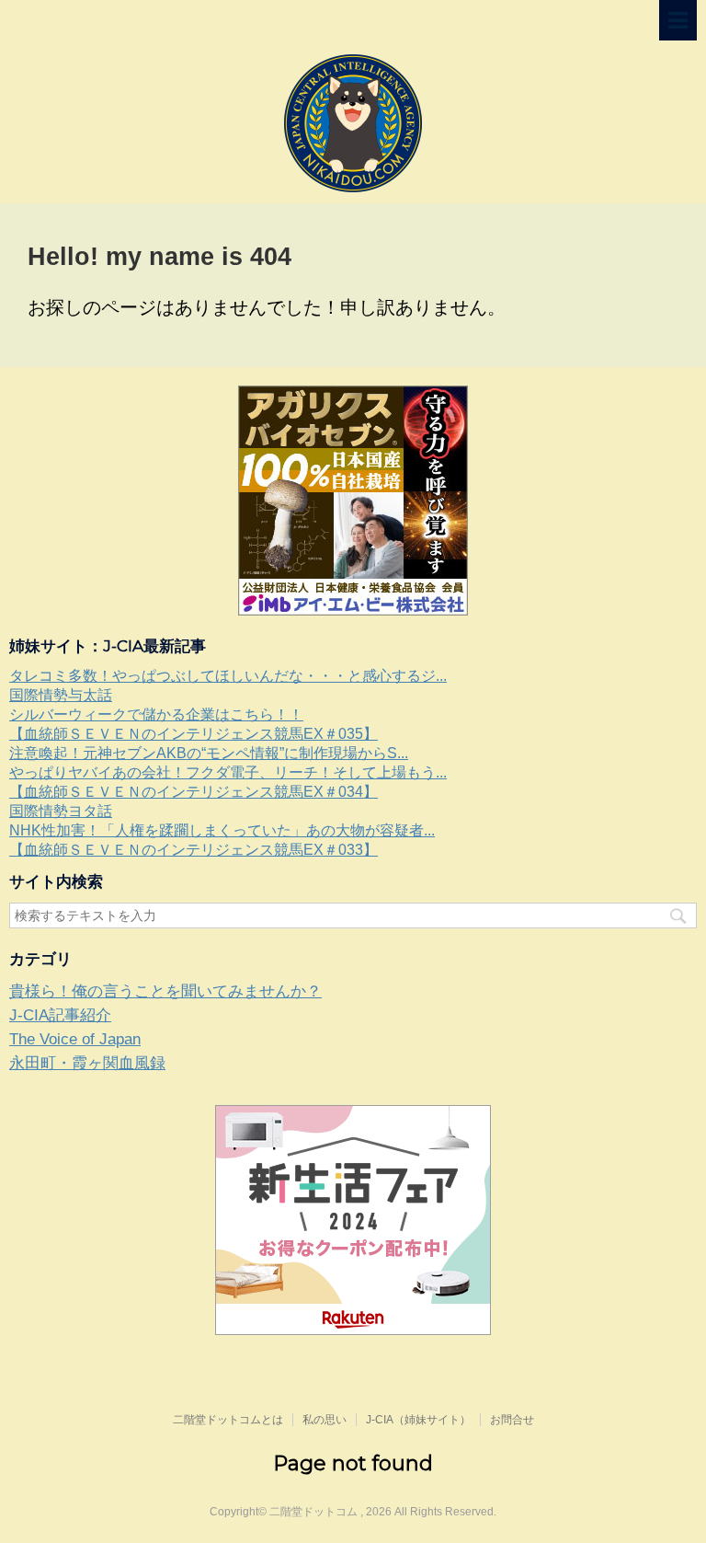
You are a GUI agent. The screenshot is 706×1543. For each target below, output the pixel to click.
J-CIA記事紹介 (60, 1015)
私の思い (324, 1419)
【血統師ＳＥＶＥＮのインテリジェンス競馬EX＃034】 (193, 792)
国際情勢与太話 (60, 695)
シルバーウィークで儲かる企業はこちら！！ (156, 714)
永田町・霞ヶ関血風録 (87, 1063)
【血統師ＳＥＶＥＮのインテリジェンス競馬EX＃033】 (193, 850)
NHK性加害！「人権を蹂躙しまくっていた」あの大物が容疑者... (222, 830)
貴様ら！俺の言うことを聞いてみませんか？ (165, 991)
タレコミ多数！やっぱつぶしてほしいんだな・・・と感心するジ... (228, 676)
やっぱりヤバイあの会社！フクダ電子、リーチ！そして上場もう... (228, 772)
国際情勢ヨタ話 (60, 811)
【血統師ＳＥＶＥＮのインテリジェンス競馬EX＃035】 (193, 734)
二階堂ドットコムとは (228, 1419)
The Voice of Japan (75, 1039)
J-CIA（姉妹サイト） (418, 1419)
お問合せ (512, 1419)
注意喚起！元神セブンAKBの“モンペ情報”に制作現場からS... (208, 753)
